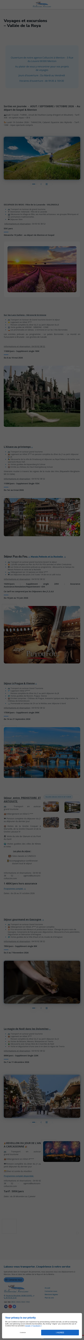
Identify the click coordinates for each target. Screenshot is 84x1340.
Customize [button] (23, 1332)
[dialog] (42, 1325)
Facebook (36, 1326)
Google (27, 1326)
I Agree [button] (60, 1332)
